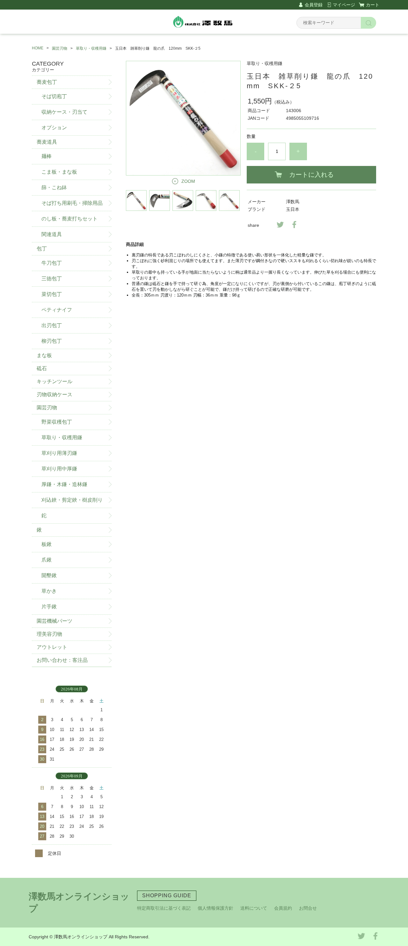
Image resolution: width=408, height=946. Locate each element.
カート (372, 4)
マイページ (344, 4)
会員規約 (283, 908)
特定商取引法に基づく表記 (164, 908)
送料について (253, 908)
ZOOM (188, 181)
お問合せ (308, 908)
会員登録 (314, 4)
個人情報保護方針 (215, 908)
